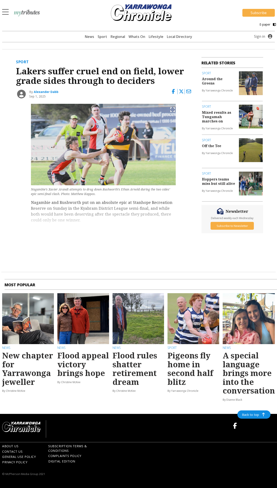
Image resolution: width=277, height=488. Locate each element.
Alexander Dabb (46, 92)
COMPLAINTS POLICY (64, 456)
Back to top (250, 414)
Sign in (259, 36)
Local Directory (179, 36)
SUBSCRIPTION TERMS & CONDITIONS (67, 448)
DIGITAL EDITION (61, 461)
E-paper (265, 24)
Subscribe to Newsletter (232, 226)
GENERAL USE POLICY (19, 457)
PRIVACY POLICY (14, 462)
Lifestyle (156, 36)
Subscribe (259, 12)
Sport (102, 36)
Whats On (137, 36)
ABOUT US (10, 446)
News (89, 36)
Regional (118, 36)
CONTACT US (12, 451)
